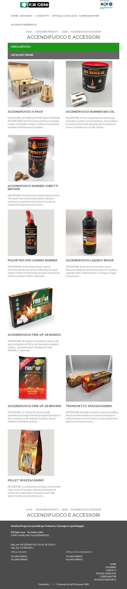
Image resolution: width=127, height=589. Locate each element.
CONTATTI (42, 15)
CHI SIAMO (26, 15)
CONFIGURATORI (89, 15)
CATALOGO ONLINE (22, 54)
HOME (14, 15)
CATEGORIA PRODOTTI (47, 32)
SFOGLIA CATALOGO (65, 15)
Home (29, 32)
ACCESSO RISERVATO (24, 24)
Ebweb (52, 584)
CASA (65, 32)
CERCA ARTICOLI (21, 46)
